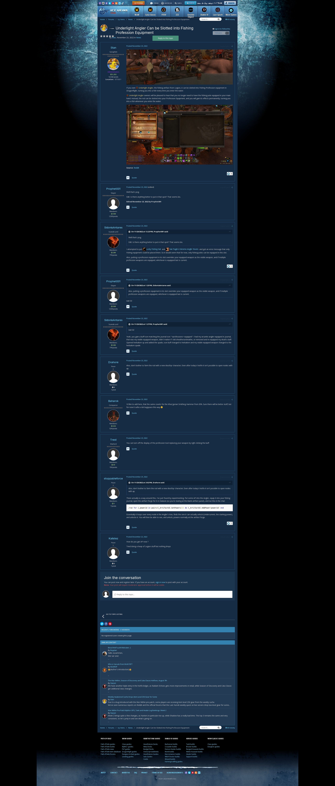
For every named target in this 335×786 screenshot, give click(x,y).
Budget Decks (148, 749)
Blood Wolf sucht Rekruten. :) (119, 648)
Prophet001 (113, 188)
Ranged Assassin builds (195, 749)
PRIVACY (144, 772)
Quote (134, 177)
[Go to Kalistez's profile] (113, 553)
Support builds (191, 756)
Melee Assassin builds (194, 752)
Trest (113, 439)
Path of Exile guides (108, 744)
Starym (113, 683)
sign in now (160, 582)
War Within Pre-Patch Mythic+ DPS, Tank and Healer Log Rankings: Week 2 (137, 711)
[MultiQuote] (127, 177)
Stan (113, 47)
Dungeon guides (214, 747)
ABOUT (103, 772)
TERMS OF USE (157, 772)
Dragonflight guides (129, 752)
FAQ (135, 772)
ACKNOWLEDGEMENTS (175, 772)
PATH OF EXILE (106, 738)
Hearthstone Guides (150, 754)
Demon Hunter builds (173, 749)
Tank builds (190, 744)
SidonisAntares (113, 227)
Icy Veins (122, 19)
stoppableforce (113, 478)
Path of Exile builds (108, 747)
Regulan (113, 650)
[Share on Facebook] (106, 624)
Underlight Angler (146, 88)
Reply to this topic (165, 38)
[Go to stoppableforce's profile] (113, 493)
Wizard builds (170, 759)
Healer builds (191, 754)
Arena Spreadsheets (150, 752)
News (131, 19)
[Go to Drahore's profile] (113, 377)
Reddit (136, 168)
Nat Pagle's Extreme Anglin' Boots (184, 249)
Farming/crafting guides (173, 761)
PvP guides (126, 749)
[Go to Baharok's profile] (113, 416)
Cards (145, 759)
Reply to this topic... (125, 594)
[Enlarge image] (179, 67)
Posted (136, 46)
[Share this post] (232, 46)
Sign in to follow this (222, 29)
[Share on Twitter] (102, 624)
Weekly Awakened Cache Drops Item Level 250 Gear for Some (132, 697)
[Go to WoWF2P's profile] (104, 670)
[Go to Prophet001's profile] (113, 203)
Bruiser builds (191, 747)
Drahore (113, 362)
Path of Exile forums (108, 754)
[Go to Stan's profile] (103, 27)
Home (103, 19)
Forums (112, 19)
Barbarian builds (171, 744)
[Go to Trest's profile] (113, 454)
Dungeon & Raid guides (130, 754)
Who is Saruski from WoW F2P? (120, 664)
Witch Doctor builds (172, 756)
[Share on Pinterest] (110, 624)
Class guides (126, 744)
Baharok (113, 401)
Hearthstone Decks (150, 744)
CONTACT (114, 772)
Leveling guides (127, 756)
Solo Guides (147, 756)
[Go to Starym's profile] (104, 686)
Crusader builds (171, 747)
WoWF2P (113, 667)
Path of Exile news (107, 749)
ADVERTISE (126, 772)
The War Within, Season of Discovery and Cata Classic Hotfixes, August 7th (137, 681)
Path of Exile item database (111, 752)
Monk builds (169, 752)
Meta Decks (147, 747)
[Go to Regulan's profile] (104, 653)
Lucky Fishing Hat (153, 249)
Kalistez (113, 538)
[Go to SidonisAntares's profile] (113, 242)
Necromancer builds (172, 754)
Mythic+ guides (127, 747)
